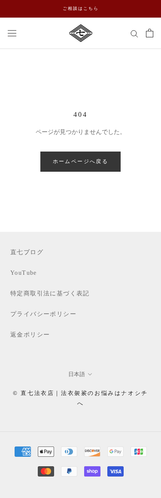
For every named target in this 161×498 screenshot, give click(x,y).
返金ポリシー (30, 334)
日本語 (76, 374)
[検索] (134, 33)
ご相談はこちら (81, 8)
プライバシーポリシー (43, 314)
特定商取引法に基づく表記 (50, 293)
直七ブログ (26, 252)
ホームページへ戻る (81, 161)
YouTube (23, 273)
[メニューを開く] (12, 33)
